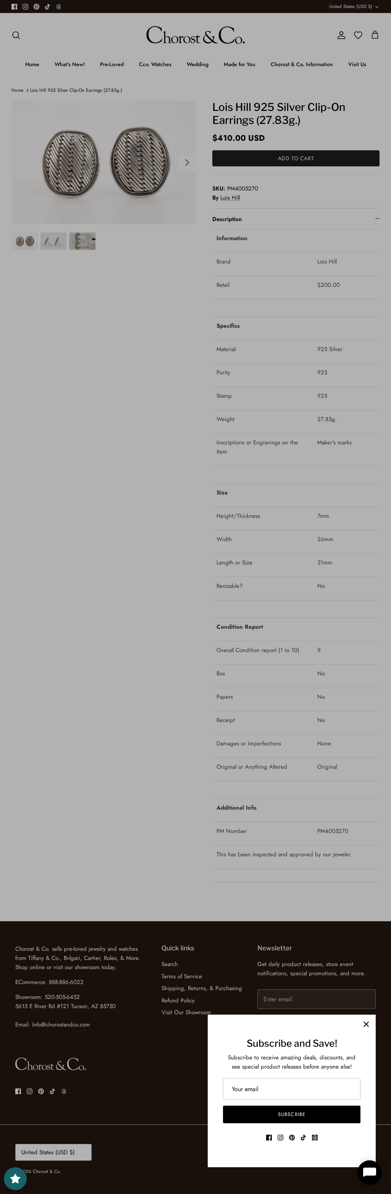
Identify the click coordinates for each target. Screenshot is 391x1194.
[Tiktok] (303, 1137)
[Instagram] (280, 1137)
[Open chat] (369, 1172)
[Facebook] (269, 1137)
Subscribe (291, 1114)
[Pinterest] (292, 1137)
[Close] (366, 1024)
